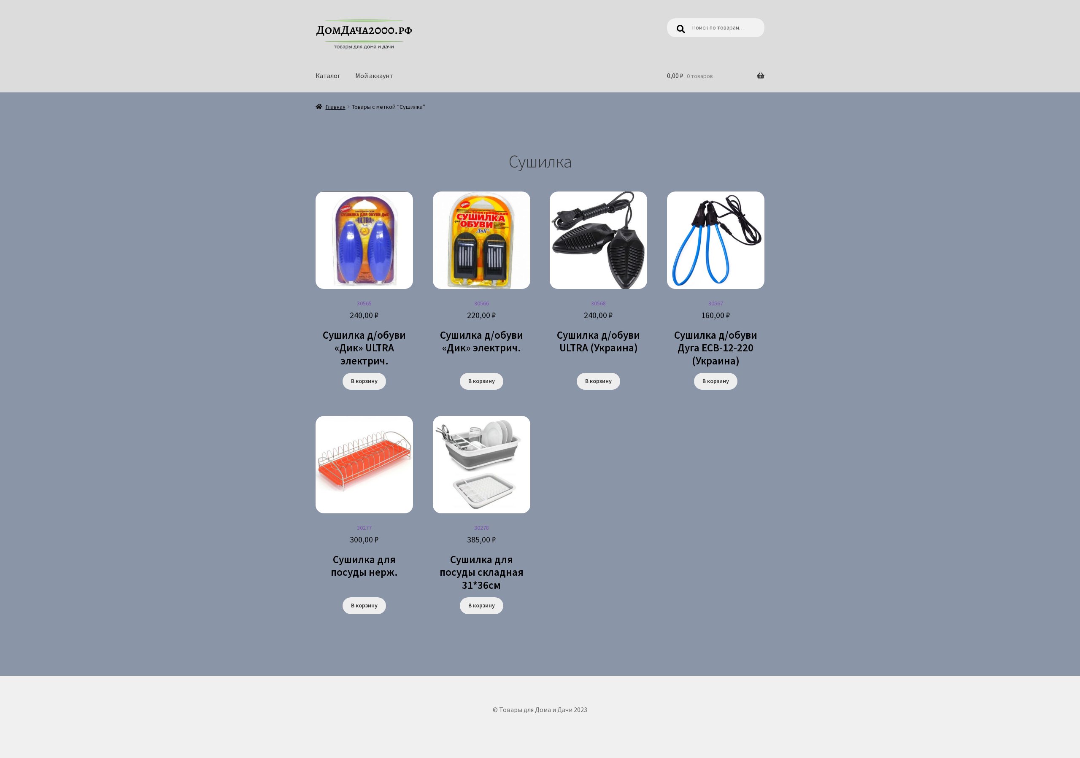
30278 (482, 558)
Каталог (328, 75)
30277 (364, 551)
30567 (715, 333)
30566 (481, 326)
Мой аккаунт (374, 75)
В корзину (364, 381)
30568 (598, 326)
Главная (336, 107)
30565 (364, 333)
